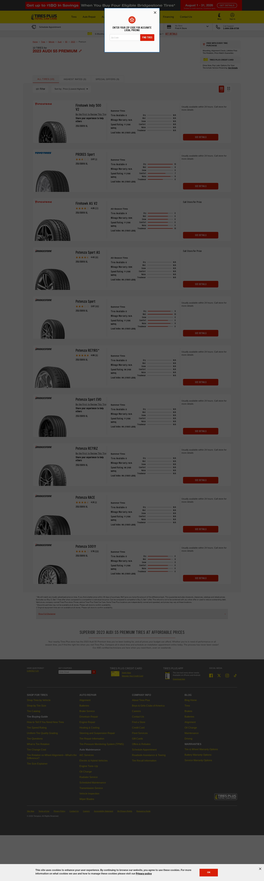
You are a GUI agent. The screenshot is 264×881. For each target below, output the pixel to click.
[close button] (260, 868)
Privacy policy (144, 874)
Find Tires (147, 37)
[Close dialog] (155, 12)
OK (208, 873)
